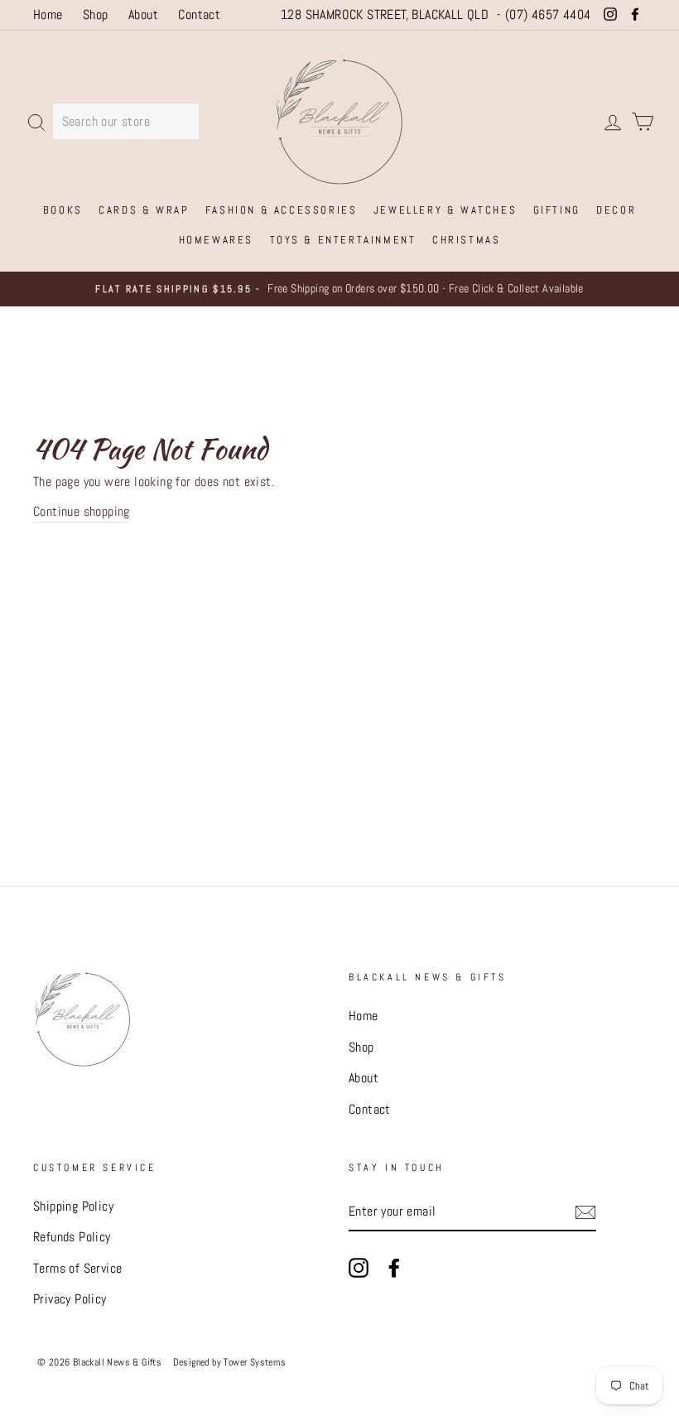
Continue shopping (81, 511)
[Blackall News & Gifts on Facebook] (394, 1267)
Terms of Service (77, 1268)
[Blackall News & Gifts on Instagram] (358, 1267)
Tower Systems (255, 1361)
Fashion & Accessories (281, 210)
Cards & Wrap (144, 210)
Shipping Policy (73, 1206)
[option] (339, 289)
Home (48, 14)
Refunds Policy (72, 1236)
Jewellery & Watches (445, 210)
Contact (199, 14)
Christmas (466, 240)
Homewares (216, 240)
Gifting (556, 210)
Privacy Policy (70, 1299)
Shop (95, 14)
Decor (616, 210)
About (143, 14)
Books (63, 210)
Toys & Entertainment (343, 240)
